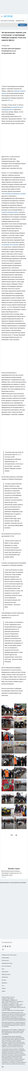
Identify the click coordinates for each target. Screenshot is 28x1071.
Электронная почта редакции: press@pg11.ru (11, 1005)
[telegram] (16, 835)
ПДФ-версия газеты (6, 974)
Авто (3, 985)
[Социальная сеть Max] (3, 949)
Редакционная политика (7, 963)
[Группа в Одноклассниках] (5, 946)
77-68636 (14, 1029)
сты (12, 109)
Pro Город (4, 980)
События (4, 988)
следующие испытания (9, 244)
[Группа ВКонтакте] (3, 946)
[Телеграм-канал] (7, 946)
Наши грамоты (5, 971)
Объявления (4, 982)
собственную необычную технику (13, 194)
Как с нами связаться (6, 966)
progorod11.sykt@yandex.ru (8, 1010)
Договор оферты (5, 957)
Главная (3, 991)
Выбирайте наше (20, 20)
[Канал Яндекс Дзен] (10, 946)
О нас (3, 968)
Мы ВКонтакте (5, 977)
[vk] (11, 835)
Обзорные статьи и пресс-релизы (9, 954)
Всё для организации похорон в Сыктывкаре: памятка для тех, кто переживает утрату (11, 874)
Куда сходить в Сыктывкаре (7, 20)
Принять (22, 25)
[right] (26, 21)
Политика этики (5, 960)
